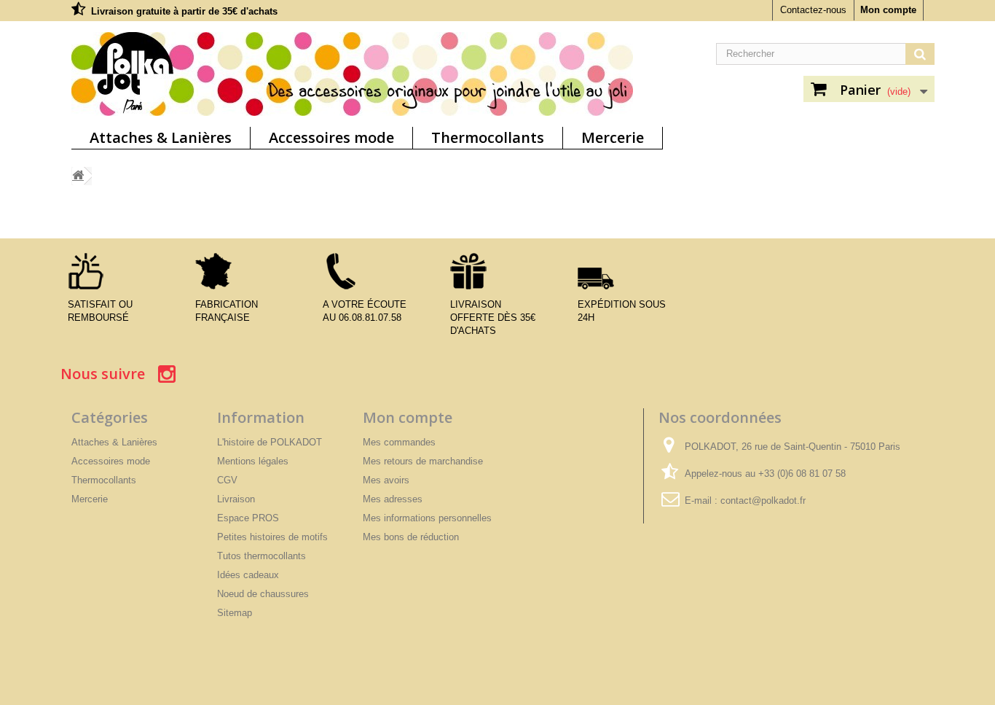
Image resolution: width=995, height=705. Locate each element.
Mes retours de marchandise (423, 461)
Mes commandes (399, 442)
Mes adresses (392, 499)
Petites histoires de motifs (272, 536)
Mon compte (888, 9)
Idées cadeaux (248, 574)
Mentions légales (252, 461)
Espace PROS (248, 518)
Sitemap (234, 612)
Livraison (236, 499)
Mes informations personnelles (427, 518)
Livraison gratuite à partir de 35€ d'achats (184, 11)
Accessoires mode (331, 137)
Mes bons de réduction (411, 536)
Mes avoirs (386, 480)
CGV (227, 480)
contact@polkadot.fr (763, 500)
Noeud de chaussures (263, 593)
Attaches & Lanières (161, 137)
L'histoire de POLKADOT (269, 442)
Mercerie (612, 137)
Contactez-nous (813, 9)
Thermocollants (487, 137)
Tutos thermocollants (261, 555)
